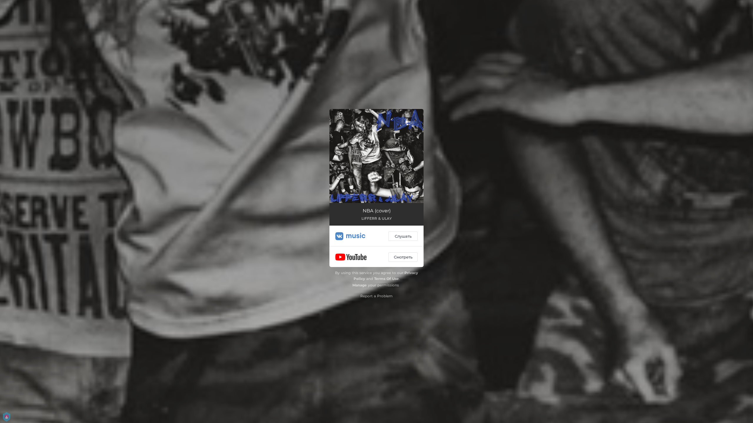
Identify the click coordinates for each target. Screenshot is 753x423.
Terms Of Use (386, 278)
